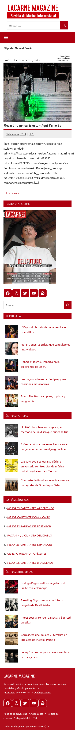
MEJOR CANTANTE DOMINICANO (28, 517)
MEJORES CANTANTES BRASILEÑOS (30, 562)
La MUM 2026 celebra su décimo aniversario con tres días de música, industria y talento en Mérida (42, 466)
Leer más (11, 193)
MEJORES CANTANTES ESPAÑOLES (29, 544)
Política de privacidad (15, 713)
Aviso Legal (37, 713)
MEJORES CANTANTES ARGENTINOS (30, 508)
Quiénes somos (42, 692)
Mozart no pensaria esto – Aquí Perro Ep (32, 125)
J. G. (31, 134)
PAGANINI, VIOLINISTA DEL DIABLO (29, 535)
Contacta (10, 692)
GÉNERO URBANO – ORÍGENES (27, 553)
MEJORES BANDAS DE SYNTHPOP (29, 526)
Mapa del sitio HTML (27, 718)
